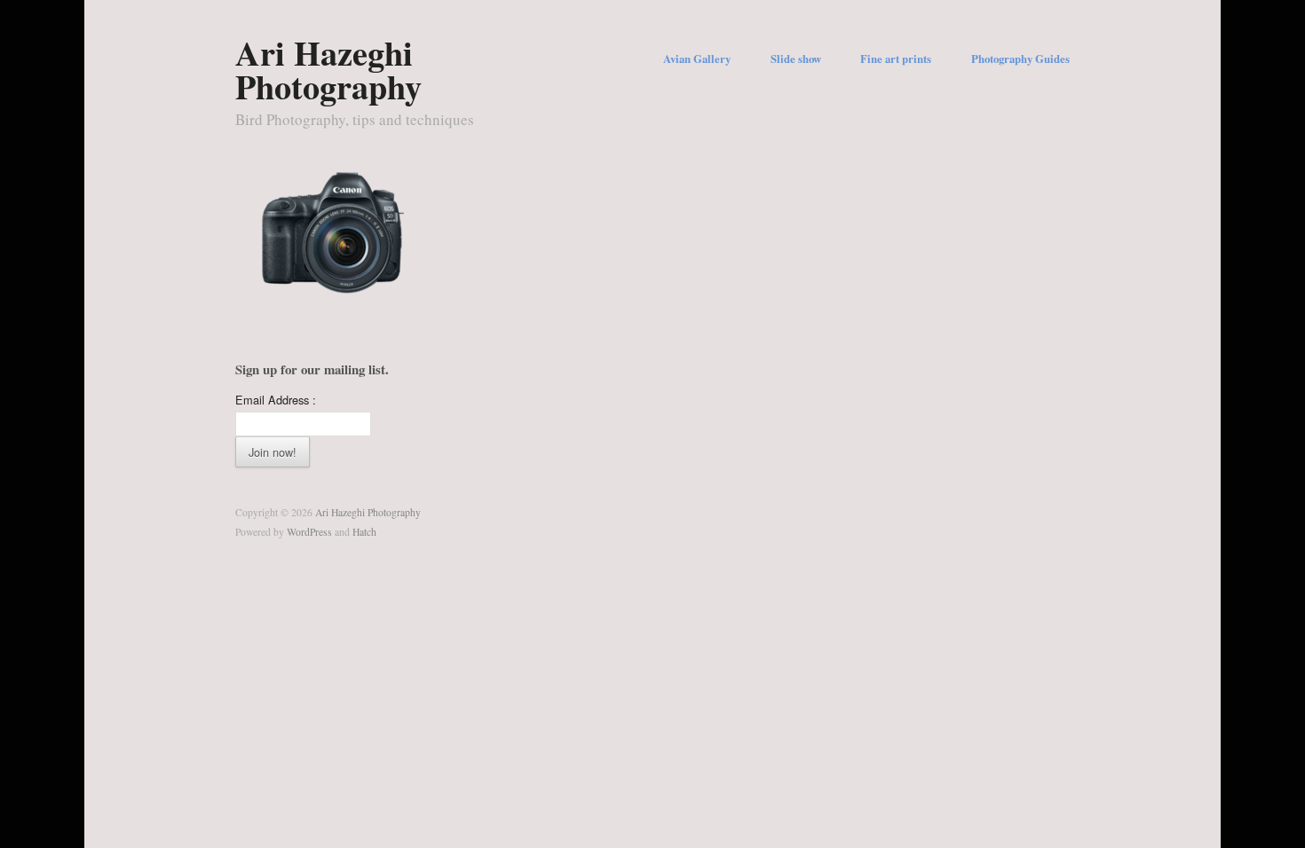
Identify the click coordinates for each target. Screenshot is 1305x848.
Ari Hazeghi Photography (328, 69)
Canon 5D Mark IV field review (326, 273)
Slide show (796, 59)
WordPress (309, 531)
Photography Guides (1020, 59)
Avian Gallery (697, 59)
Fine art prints (895, 59)
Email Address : (275, 399)
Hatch (364, 531)
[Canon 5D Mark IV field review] (333, 231)
